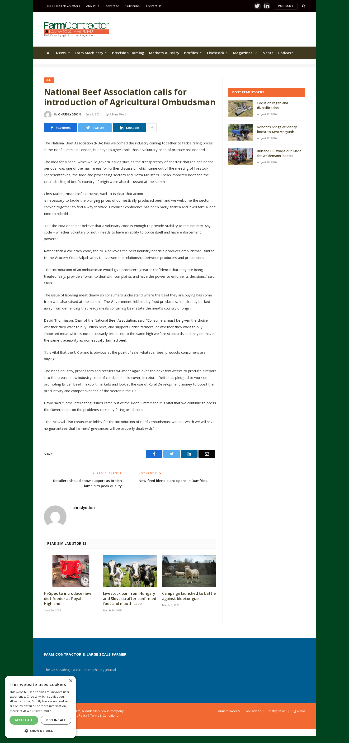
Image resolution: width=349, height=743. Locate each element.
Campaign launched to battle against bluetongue (189, 596)
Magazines (243, 52)
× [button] (70, 681)
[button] (40, 730)
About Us (92, 6)
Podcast (285, 6)
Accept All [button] (24, 720)
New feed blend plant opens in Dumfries (173, 480)
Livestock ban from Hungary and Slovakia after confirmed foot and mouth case (129, 598)
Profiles (191, 52)
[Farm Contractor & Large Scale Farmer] (76, 29)
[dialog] (40, 707)
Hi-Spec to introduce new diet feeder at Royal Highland (67, 598)
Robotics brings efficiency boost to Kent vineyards (277, 129)
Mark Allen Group (97, 711)
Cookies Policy (76, 715)
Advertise (112, 6)
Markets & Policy (164, 52)
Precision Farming (128, 52)
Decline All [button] (56, 720)
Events (267, 52)
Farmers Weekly (228, 711)
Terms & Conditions (104, 715)
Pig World (298, 711)
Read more (43, 711)
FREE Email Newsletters (63, 6)
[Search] (303, 6)
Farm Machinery (89, 52)
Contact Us (153, 6)
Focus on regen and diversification (272, 105)
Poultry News (276, 711)
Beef (49, 80)
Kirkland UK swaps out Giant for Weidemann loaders (279, 153)
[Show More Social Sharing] (152, 127)
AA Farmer (253, 711)
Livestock (215, 52)
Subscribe (132, 6)
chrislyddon (69, 114)
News (61, 52)
